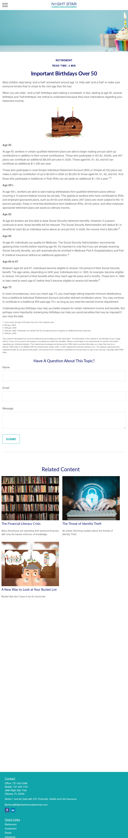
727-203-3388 (19, 783)
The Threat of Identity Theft (81, 523)
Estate (8, 832)
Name (6, 367)
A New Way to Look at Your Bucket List (29, 589)
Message (7, 408)
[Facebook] (7, 810)
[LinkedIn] (13, 810)
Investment (10, 828)
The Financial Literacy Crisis (21, 523)
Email (5, 388)
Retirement (10, 824)
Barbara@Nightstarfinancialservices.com (26, 804)
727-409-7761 (20, 786)
